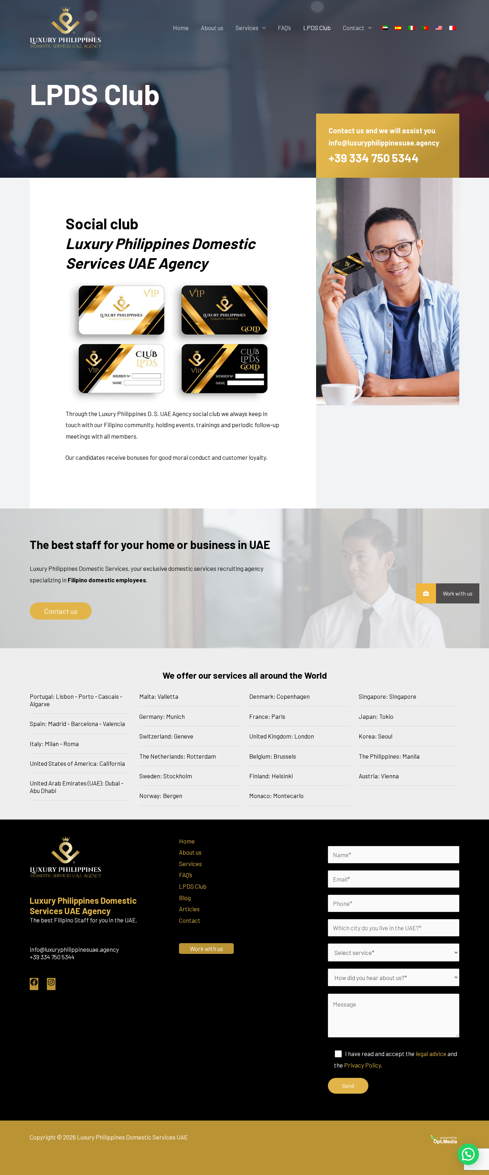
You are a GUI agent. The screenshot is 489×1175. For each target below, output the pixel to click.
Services (247, 27)
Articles (189, 908)
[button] (468, 1154)
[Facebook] (34, 984)
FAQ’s (284, 27)
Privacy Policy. (363, 1065)
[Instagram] (51, 984)
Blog (185, 897)
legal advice (431, 1053)
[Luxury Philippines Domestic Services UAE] (65, 26)
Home (181, 27)
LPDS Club (317, 27)
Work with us (458, 593)
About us (212, 27)
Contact (353, 27)
